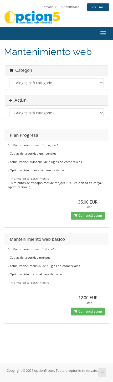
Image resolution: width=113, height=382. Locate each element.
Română (48, 7)
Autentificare (70, 7)
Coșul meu (98, 7)
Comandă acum (90, 215)
